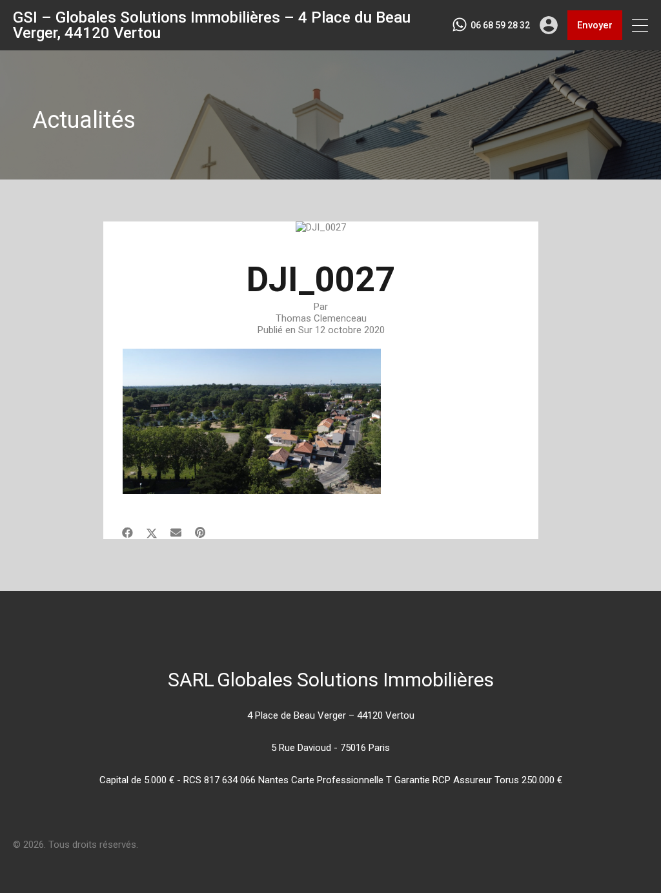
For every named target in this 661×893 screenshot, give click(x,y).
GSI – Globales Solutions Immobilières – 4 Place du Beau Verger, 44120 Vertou (212, 25)
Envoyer (595, 25)
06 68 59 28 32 (500, 25)
